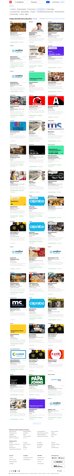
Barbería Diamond (32, 45)
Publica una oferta (12, 459)
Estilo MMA (50, 21)
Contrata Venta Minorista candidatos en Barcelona (55, 18)
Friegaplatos (11, 434)
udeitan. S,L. (31, 95)
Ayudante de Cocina (60, 11)
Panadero (53, 432)
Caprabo (30, 195)
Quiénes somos (40, 459)
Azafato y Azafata (14, 14)
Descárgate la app (40, 457)
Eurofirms (11, 45)
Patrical (49, 170)
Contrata (11, 457)
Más (26, 14)
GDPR (48, 473)
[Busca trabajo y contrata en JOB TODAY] (10, 2)
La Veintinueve (50, 221)
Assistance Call (12, 95)
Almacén (33, 11)
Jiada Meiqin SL (31, 144)
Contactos (39, 461)
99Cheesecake (31, 323)
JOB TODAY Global (26, 459)
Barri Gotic (39, 447)
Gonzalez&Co (12, 221)
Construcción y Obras (15, 11)
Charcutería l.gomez (51, 144)
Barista (22, 14)
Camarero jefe (54, 434)
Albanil (52, 436)
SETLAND (11, 374)
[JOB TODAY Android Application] (61, 458)
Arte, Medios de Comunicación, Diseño (45, 11)
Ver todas (25, 437)
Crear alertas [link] (35, 18)
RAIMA (49, 71)
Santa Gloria (12, 272)
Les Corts (11, 445)
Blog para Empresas (13, 461)
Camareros (13, 9)
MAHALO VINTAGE (13, 398)
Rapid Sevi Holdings (51, 374)
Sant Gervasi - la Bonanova (14, 444)
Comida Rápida (26, 11)
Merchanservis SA (13, 297)
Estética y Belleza (50, 9)
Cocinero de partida (27, 436)
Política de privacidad (33, 473)
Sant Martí (53, 442)
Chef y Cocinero (32, 9)
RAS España (31, 21)
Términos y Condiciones (42, 473)
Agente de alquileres (27, 431)
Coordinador (25, 432)
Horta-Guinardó (12, 447)
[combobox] (23, 2)
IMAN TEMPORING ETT (33, 272)
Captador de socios (13, 432)
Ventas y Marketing (22, 9)
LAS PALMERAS (31, 71)
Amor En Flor (50, 45)
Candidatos (11, 463)
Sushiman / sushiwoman (14, 437)
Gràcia (24, 445)
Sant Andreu (39, 445)
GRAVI (11, 21)
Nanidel (11, 323)
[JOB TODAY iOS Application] (54, 458)
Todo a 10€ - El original (52, 297)
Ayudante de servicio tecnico (42, 436)
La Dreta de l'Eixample (55, 444)
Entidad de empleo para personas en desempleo (35, 121)
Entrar (62, 2)
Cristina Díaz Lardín (32, 398)
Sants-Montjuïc (40, 444)
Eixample (11, 442)
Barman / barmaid (54, 431)
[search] (48, 2)
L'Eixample (25, 442)
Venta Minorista (41, 9)
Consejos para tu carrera (28, 457)
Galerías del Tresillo (13, 144)
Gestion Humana (13, 170)
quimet (30, 246)
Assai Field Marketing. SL (52, 95)
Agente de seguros (12, 436)
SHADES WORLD (51, 195)
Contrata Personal (55, 2)
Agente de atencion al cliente (42, 432)
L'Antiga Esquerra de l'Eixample (15, 449)
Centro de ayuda (40, 463)
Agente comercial (12, 431)
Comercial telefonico (41, 431)
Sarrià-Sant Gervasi (27, 444)
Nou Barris (25, 447)
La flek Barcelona (51, 272)
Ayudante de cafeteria (41, 434)
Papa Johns (31, 374)
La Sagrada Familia (54, 447)
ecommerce (12, 120)
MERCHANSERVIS (51, 120)
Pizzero (24, 434)
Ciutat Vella (39, 442)
